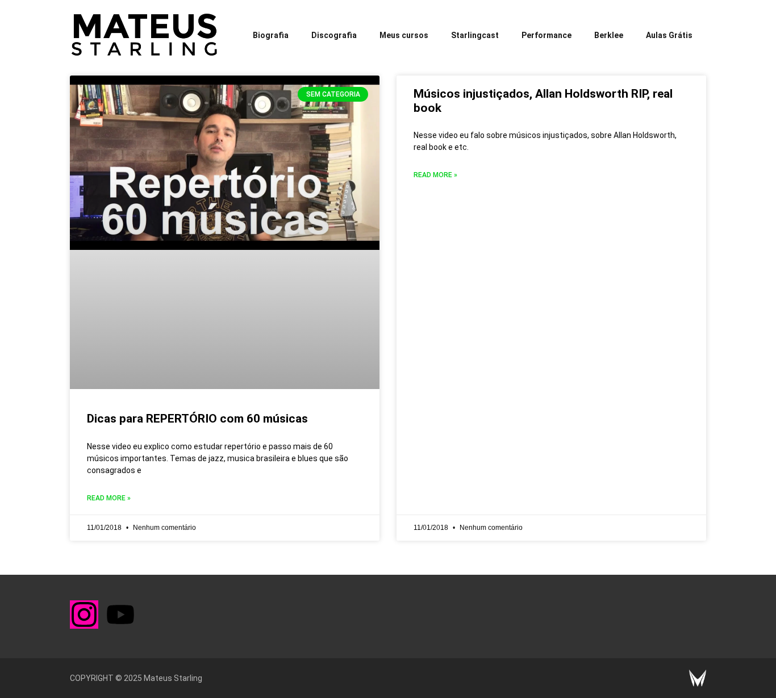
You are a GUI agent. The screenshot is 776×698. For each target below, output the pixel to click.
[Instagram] (84, 614)
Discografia (334, 35)
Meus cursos (403, 35)
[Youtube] (120, 614)
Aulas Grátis (669, 35)
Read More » (109, 498)
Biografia (271, 35)
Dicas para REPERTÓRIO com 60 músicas (197, 418)
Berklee (608, 35)
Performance (546, 35)
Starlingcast (475, 35)
